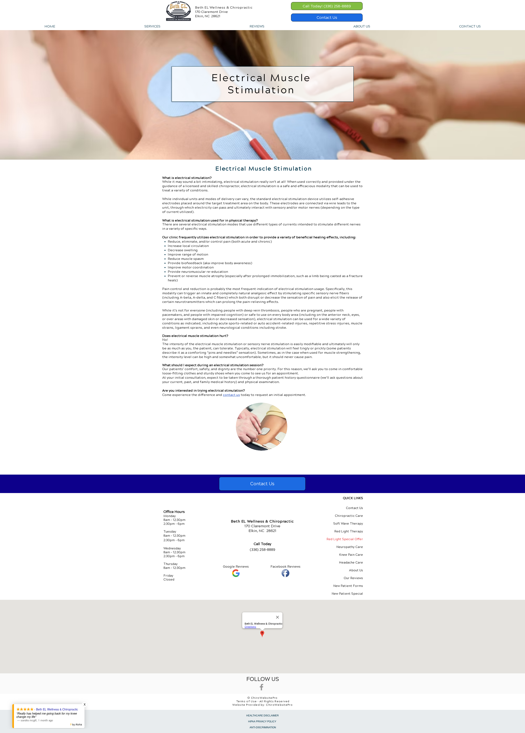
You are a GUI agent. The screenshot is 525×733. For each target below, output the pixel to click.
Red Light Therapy (348, 531)
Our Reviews (353, 578)
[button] (152, 26)
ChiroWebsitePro (279, 705)
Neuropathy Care (349, 547)
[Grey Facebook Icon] (261, 687)
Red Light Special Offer (344, 539)
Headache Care (351, 562)
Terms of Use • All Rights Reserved (263, 701)
